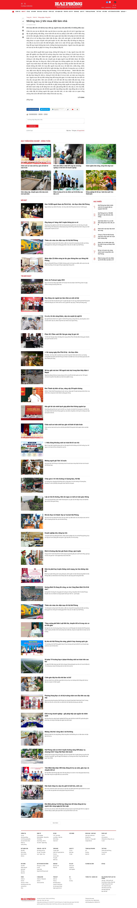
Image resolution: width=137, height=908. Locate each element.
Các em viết (55, 856)
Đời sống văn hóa (41, 850)
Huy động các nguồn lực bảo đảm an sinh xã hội (62, 298)
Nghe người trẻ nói (57, 888)
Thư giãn (55, 857)
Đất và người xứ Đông (114, 11)
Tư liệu (70, 854)
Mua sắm (23, 869)
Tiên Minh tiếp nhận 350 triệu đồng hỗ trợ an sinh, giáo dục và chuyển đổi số (67, 769)
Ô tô (70, 879)
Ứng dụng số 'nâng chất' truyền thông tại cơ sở (61, 222)
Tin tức (22, 835)
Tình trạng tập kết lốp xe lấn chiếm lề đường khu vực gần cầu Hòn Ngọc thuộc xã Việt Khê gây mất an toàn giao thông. (66, 500)
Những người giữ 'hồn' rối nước (56, 461)
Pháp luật (51, 11)
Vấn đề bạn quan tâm (106, 887)
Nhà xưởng (23, 852)
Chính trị (17, 11)
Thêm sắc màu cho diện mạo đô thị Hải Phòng (61, 240)
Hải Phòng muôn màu (26, 884)
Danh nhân (39, 869)
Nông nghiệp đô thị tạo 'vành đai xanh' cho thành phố (99, 193)
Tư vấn (103, 840)
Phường (87, 852)
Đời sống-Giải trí (56, 882)
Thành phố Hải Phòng (106, 850)
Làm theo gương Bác (25, 839)
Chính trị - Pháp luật (41, 879)
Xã (86, 850)
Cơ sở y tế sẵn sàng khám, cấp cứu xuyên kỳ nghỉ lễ (63, 316)
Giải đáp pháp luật (106, 889)
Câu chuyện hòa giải (106, 885)
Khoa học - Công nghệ (90, 839)
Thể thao (98, 11)
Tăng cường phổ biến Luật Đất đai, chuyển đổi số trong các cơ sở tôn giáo (67, 624)
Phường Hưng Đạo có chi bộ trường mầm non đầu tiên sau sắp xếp (67, 697)
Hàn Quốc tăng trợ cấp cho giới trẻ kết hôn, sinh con (63, 786)
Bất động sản (58, 11)
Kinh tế (23, 11)
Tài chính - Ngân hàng (42, 842)
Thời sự (55, 880)
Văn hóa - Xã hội (24, 882)
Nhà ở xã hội (23, 854)
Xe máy (71, 880)
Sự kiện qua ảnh (89, 863)
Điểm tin (55, 879)
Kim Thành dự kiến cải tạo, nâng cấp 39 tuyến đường (63, 388)
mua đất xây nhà (33, 114)
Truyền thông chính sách (107, 884)
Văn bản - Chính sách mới (107, 880)
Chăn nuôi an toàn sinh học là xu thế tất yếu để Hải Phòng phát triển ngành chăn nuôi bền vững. (66, 428)
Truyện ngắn (56, 850)
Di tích (38, 867)
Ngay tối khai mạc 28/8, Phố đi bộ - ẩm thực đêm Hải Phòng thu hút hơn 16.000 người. (66, 207)
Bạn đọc (123, 11)
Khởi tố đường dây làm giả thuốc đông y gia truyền (63, 551)
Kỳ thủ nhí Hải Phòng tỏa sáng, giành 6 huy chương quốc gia (66, 641)
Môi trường (55, 839)
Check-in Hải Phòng (57, 884)
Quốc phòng (24, 844)
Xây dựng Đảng (24, 837)
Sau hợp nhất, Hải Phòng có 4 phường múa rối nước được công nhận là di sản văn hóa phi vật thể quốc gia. (67, 464)
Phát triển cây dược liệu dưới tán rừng (106, 229)
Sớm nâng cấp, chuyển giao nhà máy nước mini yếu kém (34, 193)
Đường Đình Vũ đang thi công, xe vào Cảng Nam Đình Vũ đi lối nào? (67, 588)
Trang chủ (28, 17)
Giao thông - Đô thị (41, 840)
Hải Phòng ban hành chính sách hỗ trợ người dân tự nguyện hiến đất (105, 207)
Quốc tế (82, 11)
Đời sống (104, 11)
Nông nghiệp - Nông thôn (44, 17)
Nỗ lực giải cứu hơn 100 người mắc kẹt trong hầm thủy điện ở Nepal (66, 371)
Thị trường (39, 839)
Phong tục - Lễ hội (41, 865)
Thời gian (74, 130)
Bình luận (71, 852)
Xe (69, 877)
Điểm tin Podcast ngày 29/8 (55, 280)
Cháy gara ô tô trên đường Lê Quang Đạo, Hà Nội (62, 479)
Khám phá (71, 865)
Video (102, 7)
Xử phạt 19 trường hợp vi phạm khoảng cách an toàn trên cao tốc (67, 661)
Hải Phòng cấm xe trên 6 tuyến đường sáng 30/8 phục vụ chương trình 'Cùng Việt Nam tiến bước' (65, 751)
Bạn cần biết (104, 891)
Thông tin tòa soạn (89, 898)
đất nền (40, 114)
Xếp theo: (68, 130)
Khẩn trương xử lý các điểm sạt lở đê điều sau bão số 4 (68, 193)
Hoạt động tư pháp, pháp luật (108, 882)
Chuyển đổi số (88, 840)
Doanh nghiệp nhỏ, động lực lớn (56, 533)
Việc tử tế (55, 840)
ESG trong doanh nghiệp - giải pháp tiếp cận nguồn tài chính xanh (66, 715)
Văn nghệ (76, 11)
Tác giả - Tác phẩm (41, 852)
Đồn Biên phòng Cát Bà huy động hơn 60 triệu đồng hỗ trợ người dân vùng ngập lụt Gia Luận (65, 805)
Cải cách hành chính (25, 840)
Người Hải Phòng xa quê (42, 871)
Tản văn (55, 854)
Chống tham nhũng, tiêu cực (108, 839)
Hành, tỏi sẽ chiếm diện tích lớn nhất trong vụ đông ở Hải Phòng (106, 244)
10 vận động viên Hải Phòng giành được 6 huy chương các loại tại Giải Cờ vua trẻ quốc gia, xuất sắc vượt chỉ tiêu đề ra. (67, 644)
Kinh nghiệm (72, 869)
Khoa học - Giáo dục (42, 11)
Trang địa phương (90, 11)
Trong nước (104, 852)
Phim (22, 888)
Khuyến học (88, 837)
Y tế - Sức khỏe (56, 835)
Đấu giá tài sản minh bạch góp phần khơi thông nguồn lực (65, 406)
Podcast (114, 7)
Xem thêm (55, 823)
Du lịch (71, 863)
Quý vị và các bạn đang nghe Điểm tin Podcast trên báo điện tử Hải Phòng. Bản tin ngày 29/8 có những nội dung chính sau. (66, 283)
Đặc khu (87, 854)
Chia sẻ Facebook (33, 109)
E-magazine (108, 7)
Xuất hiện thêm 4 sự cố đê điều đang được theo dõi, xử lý (106, 222)
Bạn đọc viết (56, 865)
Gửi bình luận (32, 126)
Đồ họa (103, 863)
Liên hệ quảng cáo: (89, 902)
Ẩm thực (23, 871)
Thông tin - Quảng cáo (91, 877)
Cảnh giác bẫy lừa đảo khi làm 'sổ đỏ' (58, 677)
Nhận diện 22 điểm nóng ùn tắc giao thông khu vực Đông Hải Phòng (66, 259)
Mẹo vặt (23, 872)
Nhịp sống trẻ (24, 867)
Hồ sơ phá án (105, 837)
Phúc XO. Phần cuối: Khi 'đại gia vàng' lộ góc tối (62, 334)
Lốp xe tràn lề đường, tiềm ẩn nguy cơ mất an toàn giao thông (67, 497)
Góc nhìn (33, 11)
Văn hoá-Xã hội (40, 882)
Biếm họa (55, 859)
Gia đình (23, 865)
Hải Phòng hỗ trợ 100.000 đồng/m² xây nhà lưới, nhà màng (105, 214)
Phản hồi (55, 867)
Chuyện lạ (71, 867)
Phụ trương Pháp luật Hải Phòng (108, 877)
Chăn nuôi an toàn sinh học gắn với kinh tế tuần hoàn (34, 166)
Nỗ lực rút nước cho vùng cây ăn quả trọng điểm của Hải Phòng (105, 252)
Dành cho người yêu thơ (58, 852)
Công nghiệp (40, 835)
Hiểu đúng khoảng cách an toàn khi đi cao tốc (62, 443)
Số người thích (80, 130)
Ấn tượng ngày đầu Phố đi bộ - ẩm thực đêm (62, 352)
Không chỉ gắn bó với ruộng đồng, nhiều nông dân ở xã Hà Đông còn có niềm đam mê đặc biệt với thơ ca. (66, 735)
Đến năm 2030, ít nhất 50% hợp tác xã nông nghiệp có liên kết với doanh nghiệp (67, 166)
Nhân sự (23, 842)
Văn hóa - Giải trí (68, 11)
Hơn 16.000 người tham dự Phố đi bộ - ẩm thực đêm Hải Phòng (67, 204)
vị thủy (45, 114)
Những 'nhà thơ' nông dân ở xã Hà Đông (59, 732)
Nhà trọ (22, 856)
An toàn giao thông (57, 886)
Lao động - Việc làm (57, 837)
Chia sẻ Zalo (46, 109)
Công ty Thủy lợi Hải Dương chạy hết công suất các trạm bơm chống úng (106, 236)
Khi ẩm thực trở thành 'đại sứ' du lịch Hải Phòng (62, 515)
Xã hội (28, 11)
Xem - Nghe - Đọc (41, 854)
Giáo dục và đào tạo (90, 835)
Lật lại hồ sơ (23, 886)
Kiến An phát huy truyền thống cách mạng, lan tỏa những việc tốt (66, 570)
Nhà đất (22, 850)
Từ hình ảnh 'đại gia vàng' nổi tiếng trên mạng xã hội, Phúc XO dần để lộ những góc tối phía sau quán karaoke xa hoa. (67, 337)
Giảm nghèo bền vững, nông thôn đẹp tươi (99, 166)
